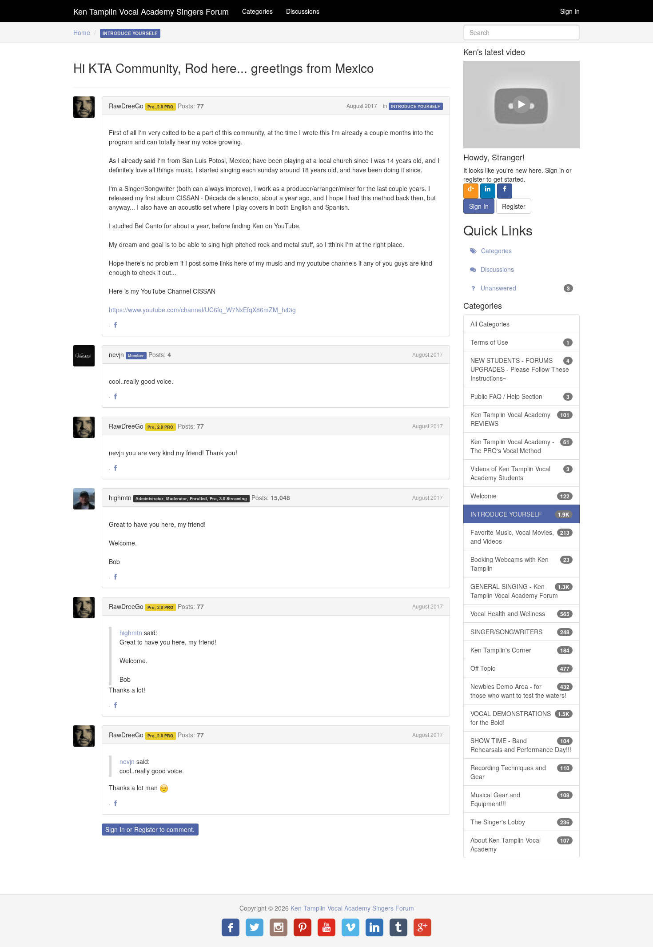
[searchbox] (522, 32)
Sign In (570, 11)
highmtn (120, 497)
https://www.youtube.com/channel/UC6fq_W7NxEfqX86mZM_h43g (202, 309)
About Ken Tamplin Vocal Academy (520, 844)
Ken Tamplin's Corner (520, 649)
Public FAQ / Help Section (520, 396)
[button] (115, 325)
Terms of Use (520, 342)
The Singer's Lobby (520, 821)
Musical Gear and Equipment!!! (520, 799)
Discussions (302, 11)
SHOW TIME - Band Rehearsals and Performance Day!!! (520, 745)
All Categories (490, 323)
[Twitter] (254, 927)
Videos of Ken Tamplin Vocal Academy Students (520, 473)
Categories (257, 11)
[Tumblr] (398, 927)
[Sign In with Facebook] (504, 191)
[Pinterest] (302, 927)
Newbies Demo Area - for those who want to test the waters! (520, 691)
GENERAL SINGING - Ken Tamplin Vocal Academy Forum (520, 591)
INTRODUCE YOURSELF (415, 106)
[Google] (422, 927)
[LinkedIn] (374, 927)
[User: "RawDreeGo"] (86, 107)
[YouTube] (326, 927)
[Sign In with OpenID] (470, 191)
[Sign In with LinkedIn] (487, 191)
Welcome (520, 495)
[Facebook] (230, 927)
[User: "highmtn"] (86, 498)
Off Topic (520, 668)
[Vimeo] (350, 927)
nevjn (116, 354)
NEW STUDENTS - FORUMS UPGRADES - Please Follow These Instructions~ (520, 369)
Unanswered (524, 287)
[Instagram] (278, 927)
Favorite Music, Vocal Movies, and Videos (520, 536)
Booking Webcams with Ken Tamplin (520, 564)
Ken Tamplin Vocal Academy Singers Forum (151, 11)
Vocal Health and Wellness (520, 613)
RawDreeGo (126, 105)
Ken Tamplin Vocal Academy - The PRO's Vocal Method (520, 446)
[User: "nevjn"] (86, 355)
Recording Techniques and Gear (520, 772)
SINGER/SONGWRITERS (520, 631)
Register (146, 829)
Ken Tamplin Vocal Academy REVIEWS (520, 419)
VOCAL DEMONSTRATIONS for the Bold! (520, 718)
